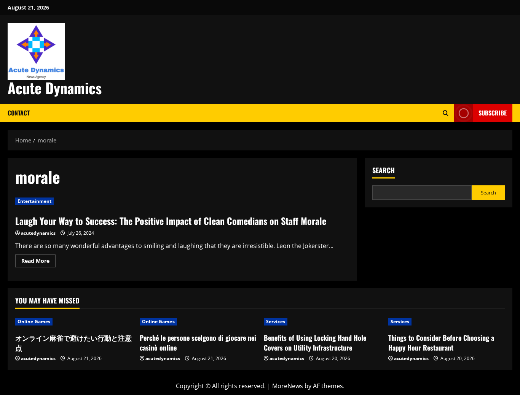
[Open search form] (445, 113)
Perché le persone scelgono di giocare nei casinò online (198, 342)
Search (383, 170)
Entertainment (34, 201)
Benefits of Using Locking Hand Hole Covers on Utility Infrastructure (315, 342)
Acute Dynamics (55, 87)
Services (275, 321)
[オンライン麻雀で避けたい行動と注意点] (73, 321)
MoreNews (287, 386)
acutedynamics (38, 233)
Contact (19, 112)
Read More (38, 262)
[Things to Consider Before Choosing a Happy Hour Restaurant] (446, 321)
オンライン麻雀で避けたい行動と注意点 (73, 342)
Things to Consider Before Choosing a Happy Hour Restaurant (441, 342)
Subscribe (493, 112)
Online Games (34, 321)
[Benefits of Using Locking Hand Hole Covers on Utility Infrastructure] (322, 321)
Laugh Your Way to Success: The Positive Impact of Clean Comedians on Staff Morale (170, 221)
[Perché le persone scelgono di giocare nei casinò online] (198, 321)
